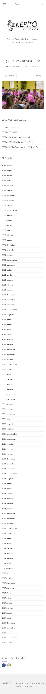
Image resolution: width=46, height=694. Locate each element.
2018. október (8, 523)
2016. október (8, 633)
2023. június (7, 324)
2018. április (7, 548)
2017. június (6, 593)
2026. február (7, 185)
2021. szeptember (9, 409)
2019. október (8, 469)
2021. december (8, 394)
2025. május (7, 220)
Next (38, 76)
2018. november (8, 518)
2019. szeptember (9, 474)
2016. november (8, 628)
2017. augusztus (8, 588)
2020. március (8, 444)
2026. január (7, 190)
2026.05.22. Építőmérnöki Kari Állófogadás (20, 147)
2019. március (7, 498)
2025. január (7, 240)
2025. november (8, 200)
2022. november (8, 354)
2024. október (8, 255)
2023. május (7, 329)
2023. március (7, 339)
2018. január (7, 563)
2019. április (7, 493)
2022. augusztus (8, 369)
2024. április (7, 275)
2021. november (8, 399)
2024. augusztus (8, 265)
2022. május (7, 374)
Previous (10, 76)
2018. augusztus (8, 533)
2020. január (7, 454)
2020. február (7, 449)
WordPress (28, 686)
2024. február (7, 285)
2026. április (7, 175)
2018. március (7, 553)
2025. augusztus (8, 215)
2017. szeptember (9, 583)
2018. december (8, 513)
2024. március (7, 280)
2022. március (7, 384)
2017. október (7, 578)
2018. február (7, 558)
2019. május (7, 489)
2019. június (7, 484)
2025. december (8, 195)
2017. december (8, 568)
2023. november (8, 300)
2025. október (8, 205)
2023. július (6, 320)
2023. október (8, 305)
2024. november (8, 250)
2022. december (8, 349)
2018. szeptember (9, 528)
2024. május (7, 270)
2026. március (7, 180)
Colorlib (41, 683)
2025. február (7, 235)
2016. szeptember (9, 638)
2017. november (8, 573)
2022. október (8, 359)
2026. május (7, 170)
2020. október (8, 429)
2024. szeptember (9, 260)
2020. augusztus (9, 439)
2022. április (7, 379)
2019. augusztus (8, 479)
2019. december (8, 459)
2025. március (7, 230)
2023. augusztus (8, 315)
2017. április (7, 603)
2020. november (8, 424)
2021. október (8, 404)
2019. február (7, 503)
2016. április (7, 643)
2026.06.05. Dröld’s (10, 132)
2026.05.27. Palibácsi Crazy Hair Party (17, 142)
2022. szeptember (9, 364)
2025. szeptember (9, 210)
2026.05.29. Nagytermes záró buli (16, 137)
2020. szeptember (9, 434)
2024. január (7, 290)
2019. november (8, 464)
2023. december (8, 295)
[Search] (42, 4)
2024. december (8, 245)
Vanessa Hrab (33, 66)
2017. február (7, 613)
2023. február (7, 344)
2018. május (7, 543)
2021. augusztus (8, 414)
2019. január (7, 508)
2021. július (6, 419)
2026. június (7, 165)
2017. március (7, 608)
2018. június (7, 538)
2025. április (7, 225)
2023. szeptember (9, 310)
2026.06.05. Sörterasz (11, 127)
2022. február (7, 389)
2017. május (6, 598)
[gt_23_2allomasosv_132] (23, 94)
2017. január (7, 618)
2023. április (7, 334)
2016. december (8, 623)
